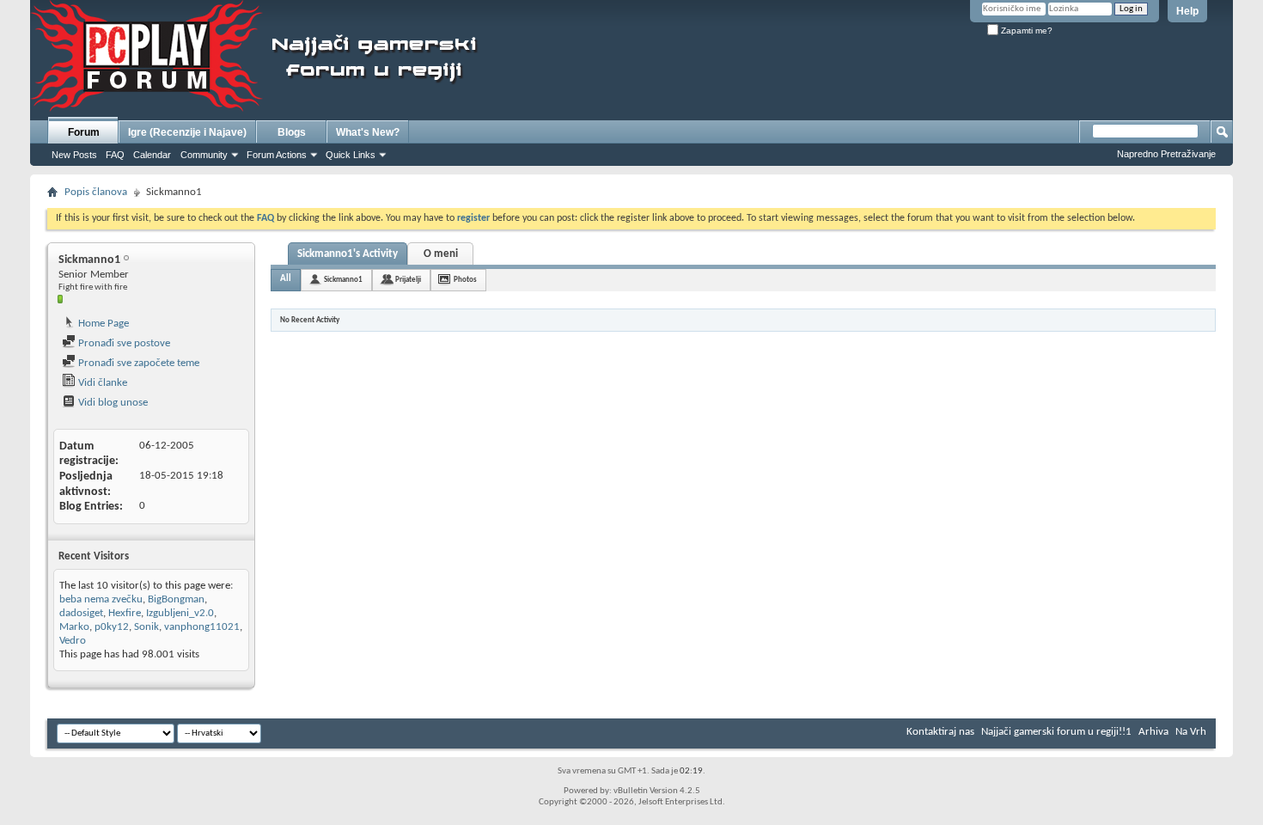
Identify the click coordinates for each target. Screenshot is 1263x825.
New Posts (74, 155)
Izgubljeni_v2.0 (180, 613)
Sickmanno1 (343, 280)
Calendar (152, 155)
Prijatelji (408, 280)
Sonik (146, 626)
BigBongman (176, 599)
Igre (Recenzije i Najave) (187, 132)
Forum (84, 132)
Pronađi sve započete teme (137, 363)
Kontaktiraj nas (940, 731)
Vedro (72, 640)
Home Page (102, 323)
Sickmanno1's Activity (347, 254)
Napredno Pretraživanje (1166, 154)
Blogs (292, 132)
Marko (74, 626)
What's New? (368, 132)
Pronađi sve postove (123, 343)
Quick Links (350, 155)
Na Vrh (1190, 731)
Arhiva (1153, 731)
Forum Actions (277, 155)
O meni (441, 254)
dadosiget (81, 613)
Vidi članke (101, 382)
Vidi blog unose (112, 402)
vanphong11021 (202, 626)
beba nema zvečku (101, 599)
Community (204, 155)
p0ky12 (112, 626)
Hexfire (124, 613)
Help (1187, 11)
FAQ (115, 155)
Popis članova (95, 192)
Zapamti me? (1025, 30)
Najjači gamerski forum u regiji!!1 (1056, 731)
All (285, 279)
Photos (465, 280)
